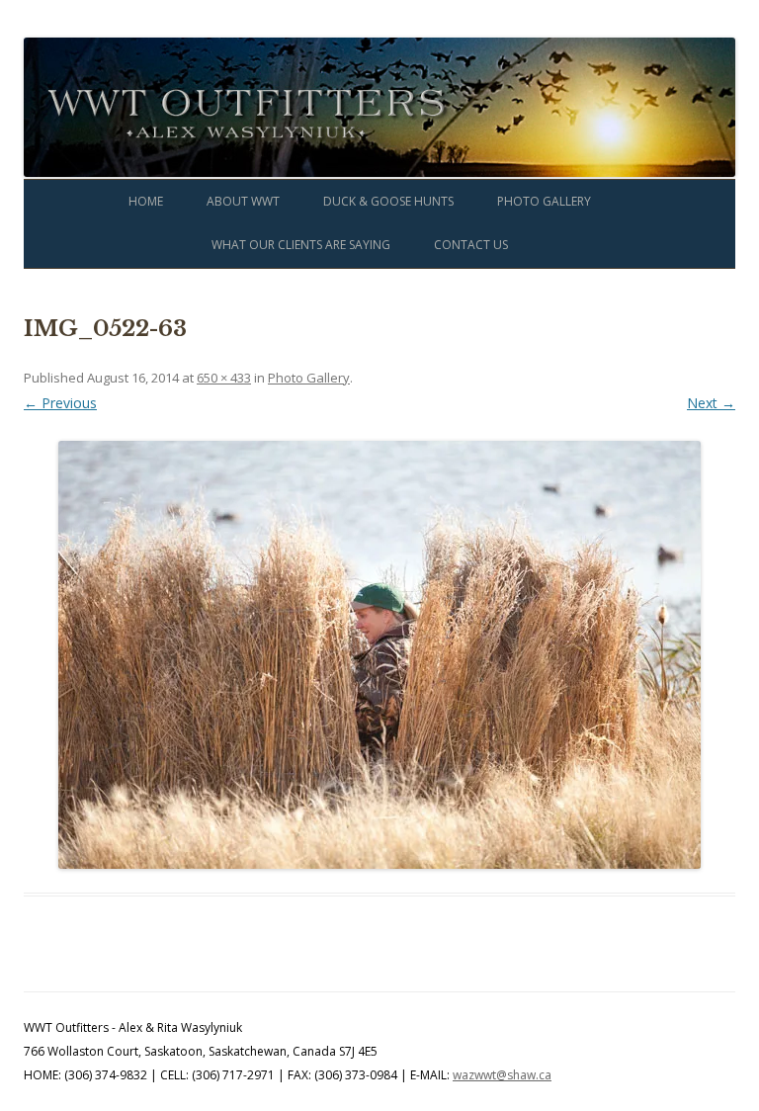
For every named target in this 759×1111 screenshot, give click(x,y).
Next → (711, 402)
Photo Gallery (544, 201)
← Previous (60, 402)
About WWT (243, 201)
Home (145, 201)
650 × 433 (224, 377)
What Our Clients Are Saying (300, 244)
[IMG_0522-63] (379, 655)
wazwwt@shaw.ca (502, 1075)
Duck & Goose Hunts (388, 201)
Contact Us (471, 244)
